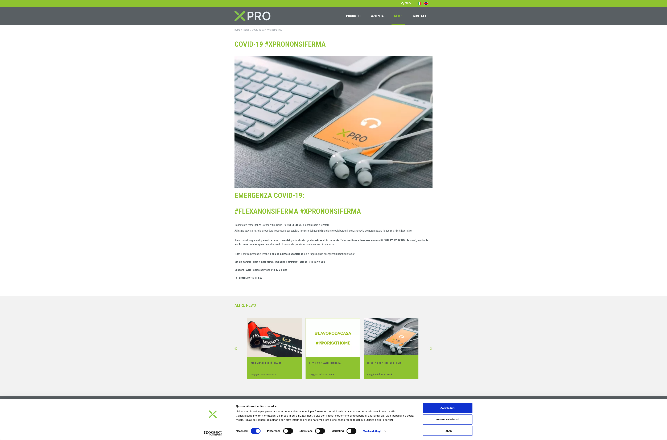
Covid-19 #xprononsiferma (267, 29)
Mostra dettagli (372, 431)
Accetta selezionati (447, 419)
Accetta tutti (447, 407)
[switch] (288, 431)
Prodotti (353, 16)
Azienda (377, 16)
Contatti (420, 16)
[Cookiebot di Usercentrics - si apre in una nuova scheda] (213, 433)
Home (237, 29)
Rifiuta (448, 430)
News (398, 16)
